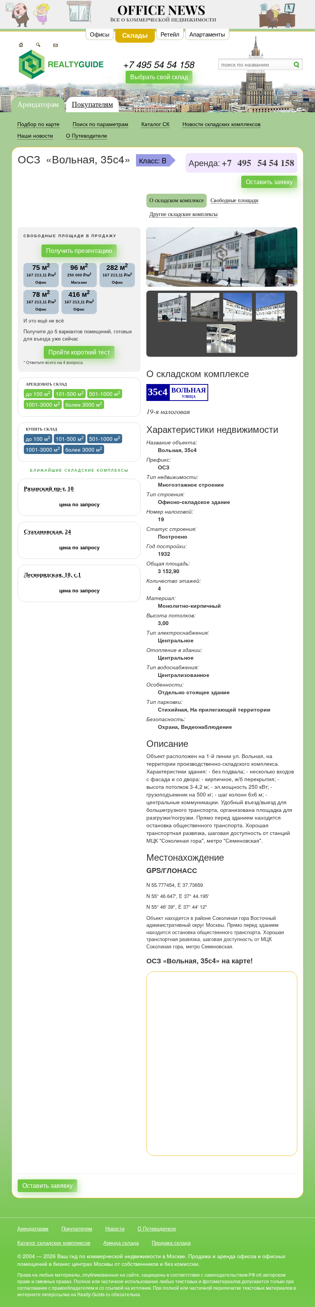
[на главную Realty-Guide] (61, 64)
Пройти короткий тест (79, 352)
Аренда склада (121, 1242)
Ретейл (170, 34)
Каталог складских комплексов (53, 1242)
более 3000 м (83, 404)
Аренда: (204, 163)
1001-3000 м (43, 404)
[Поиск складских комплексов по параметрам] (38, 44)
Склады (135, 35)
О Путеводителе (157, 1228)
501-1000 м (104, 393)
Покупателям (92, 104)
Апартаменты (207, 34)
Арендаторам (38, 104)
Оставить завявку (47, 1185)
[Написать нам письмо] (55, 44)
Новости (114, 1228)
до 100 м (38, 393)
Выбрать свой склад (159, 76)
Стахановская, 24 (47, 532)
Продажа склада (171, 1242)
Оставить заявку (269, 181)
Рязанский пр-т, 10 (49, 489)
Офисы (99, 34)
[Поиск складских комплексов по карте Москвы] (21, 44)
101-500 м (70, 393)
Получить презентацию (79, 250)
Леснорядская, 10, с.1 (52, 575)
